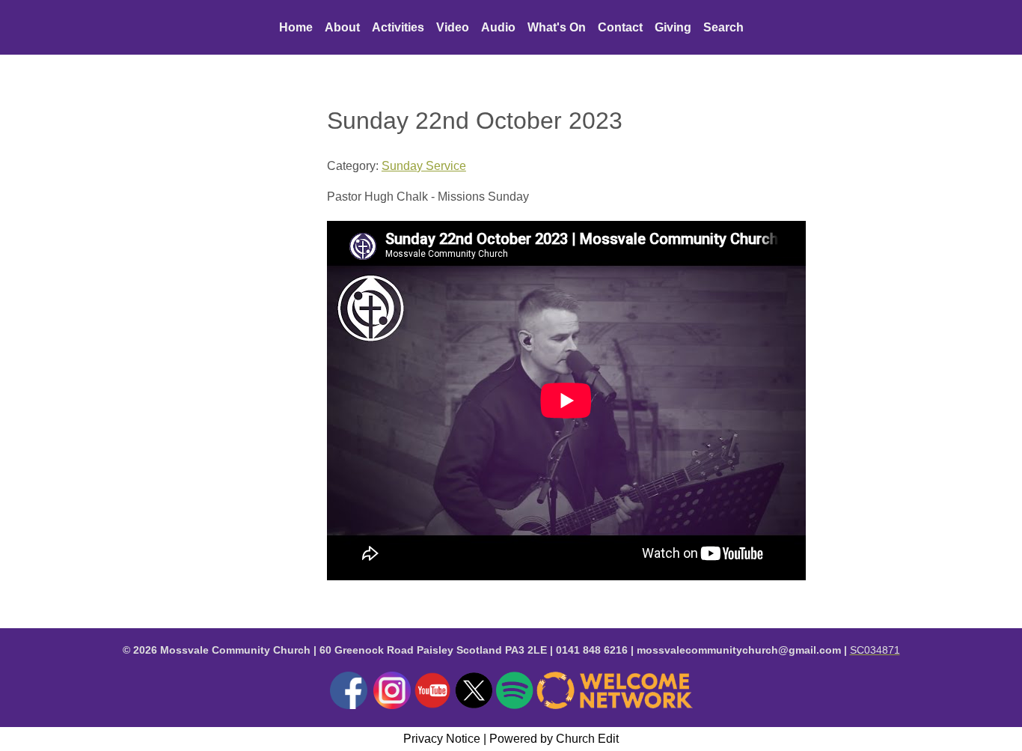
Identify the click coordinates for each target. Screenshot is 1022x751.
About (342, 27)
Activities (398, 27)
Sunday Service (424, 165)
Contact (620, 27)
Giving (673, 27)
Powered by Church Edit (554, 738)
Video (452, 27)
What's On (556, 27)
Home (296, 27)
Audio (498, 27)
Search (723, 27)
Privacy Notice (441, 738)
